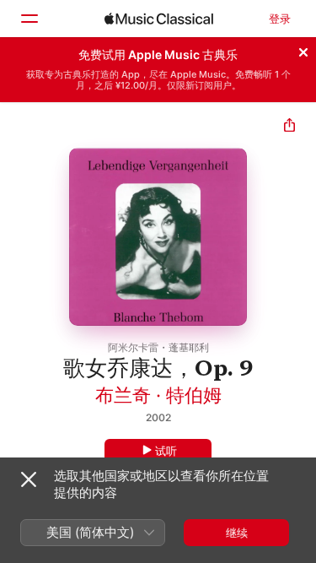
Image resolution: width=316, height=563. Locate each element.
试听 (166, 450)
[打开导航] (28, 18)
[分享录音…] (289, 127)
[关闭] (303, 49)
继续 (237, 532)
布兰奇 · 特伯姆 (158, 395)
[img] (158, 18)
